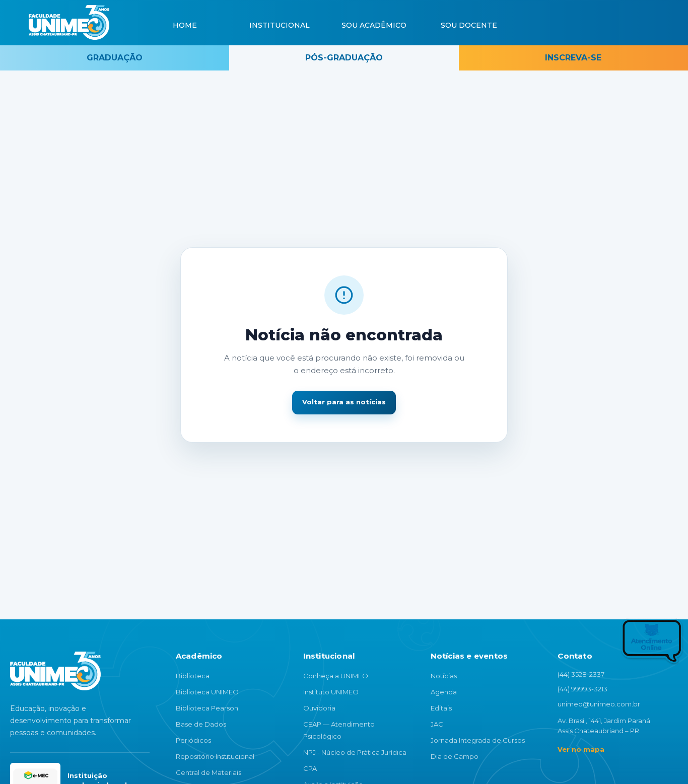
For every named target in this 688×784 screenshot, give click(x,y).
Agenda (444, 692)
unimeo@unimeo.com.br (599, 704)
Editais (441, 708)
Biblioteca (193, 676)
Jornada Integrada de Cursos (478, 740)
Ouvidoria (319, 708)
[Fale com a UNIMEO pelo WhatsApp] (629, 644)
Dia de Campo (454, 756)
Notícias (444, 676)
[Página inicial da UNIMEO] (55, 671)
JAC (437, 724)
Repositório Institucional (215, 756)
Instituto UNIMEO (331, 692)
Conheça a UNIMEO (335, 676)
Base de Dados (201, 724)
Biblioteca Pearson (207, 708)
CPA (310, 768)
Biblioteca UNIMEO (207, 692)
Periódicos (193, 740)
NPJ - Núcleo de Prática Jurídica (354, 752)
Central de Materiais (208, 772)
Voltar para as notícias (344, 402)
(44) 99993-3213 (582, 689)
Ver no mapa (581, 749)
